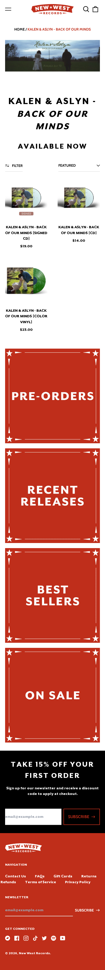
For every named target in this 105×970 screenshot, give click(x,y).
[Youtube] (62, 938)
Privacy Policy (77, 882)
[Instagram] (26, 938)
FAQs (40, 876)
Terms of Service (40, 882)
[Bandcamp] (7, 938)
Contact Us (15, 876)
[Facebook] (16, 938)
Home (19, 29)
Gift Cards (63, 876)
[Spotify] (53, 938)
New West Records (34, 953)
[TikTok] (35, 938)
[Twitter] (44, 938)
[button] (86, 9)
